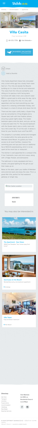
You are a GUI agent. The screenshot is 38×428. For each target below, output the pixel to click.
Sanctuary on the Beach (13, 280)
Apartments (25, 9)
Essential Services (6, 411)
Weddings (4, 407)
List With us (24, 397)
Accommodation (14, 9)
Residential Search (26, 399)
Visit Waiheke (24, 395)
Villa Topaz (8, 317)
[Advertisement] (19, 358)
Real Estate (4, 409)
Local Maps (24, 402)
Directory (3, 9)
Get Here (4, 397)
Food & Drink (5, 403)
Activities (3, 401)
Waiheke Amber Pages (20, 424)
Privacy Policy (6, 424)
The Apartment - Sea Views (14, 242)
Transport (4, 399)
